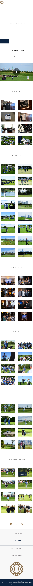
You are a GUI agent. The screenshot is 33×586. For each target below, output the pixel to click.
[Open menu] (31, 2)
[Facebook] (11, 524)
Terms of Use (17, 584)
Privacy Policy (22, 584)
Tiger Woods (16, 548)
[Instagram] (22, 524)
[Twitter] (16, 524)
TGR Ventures (16, 555)
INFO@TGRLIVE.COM (16, 533)
